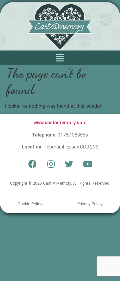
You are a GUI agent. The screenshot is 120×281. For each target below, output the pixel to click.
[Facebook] (32, 163)
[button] (60, 57)
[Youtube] (87, 163)
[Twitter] (69, 163)
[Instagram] (51, 163)
